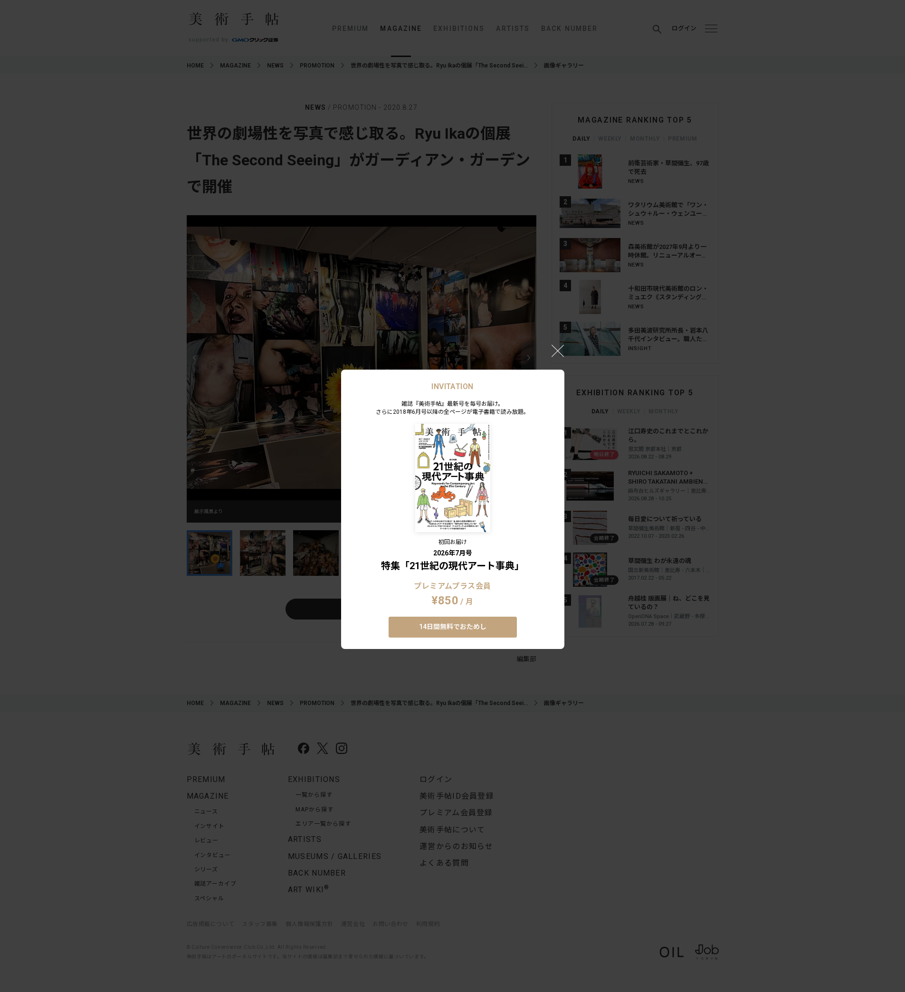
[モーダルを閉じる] (557, 350)
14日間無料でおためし (452, 626)
